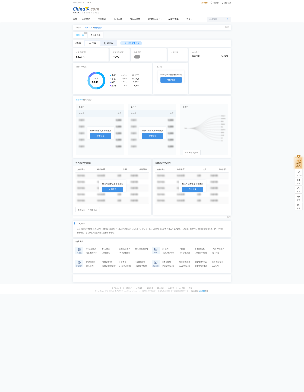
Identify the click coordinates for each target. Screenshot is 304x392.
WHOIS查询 (91, 249)
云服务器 (201, 291)
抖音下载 (80, 35)
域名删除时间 (91, 252)
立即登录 (171, 80)
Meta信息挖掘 (125, 266)
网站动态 (160, 288)
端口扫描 (216, 252)
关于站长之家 (116, 288)
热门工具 (118, 19)
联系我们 (129, 288)
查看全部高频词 (191, 152)
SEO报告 (215, 266)
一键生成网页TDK (130, 43)
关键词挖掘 (107, 262)
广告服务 (139, 288)
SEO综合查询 (124, 252)
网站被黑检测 (184, 262)
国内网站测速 (201, 262)
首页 (75, 19)
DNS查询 (106, 249)
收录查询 (90, 266)
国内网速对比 (201, 266)
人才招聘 (181, 288)
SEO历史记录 (184, 266)
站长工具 (88, 27)
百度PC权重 (140, 262)
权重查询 (102, 19)
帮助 (190, 288)
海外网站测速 (217, 262)
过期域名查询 (124, 249)
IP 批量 (182, 249)
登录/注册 (227, 3)
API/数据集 (173, 19)
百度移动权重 (141, 266)
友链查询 (106, 252)
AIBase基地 (135, 19)
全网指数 (98, 27)
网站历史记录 (168, 266)
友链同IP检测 (201, 252)
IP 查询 (165, 249)
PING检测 (166, 262)
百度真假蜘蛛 (168, 252)
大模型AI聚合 (154, 19)
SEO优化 (86, 19)
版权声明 (171, 288)
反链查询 (122, 262)
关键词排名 (91, 262)
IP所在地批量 (184, 252)
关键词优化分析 (109, 266)
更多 (188, 19)
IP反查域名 (200, 249)
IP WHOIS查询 (218, 249)
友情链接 (150, 288)
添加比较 (96, 35)
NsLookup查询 (141, 249)
